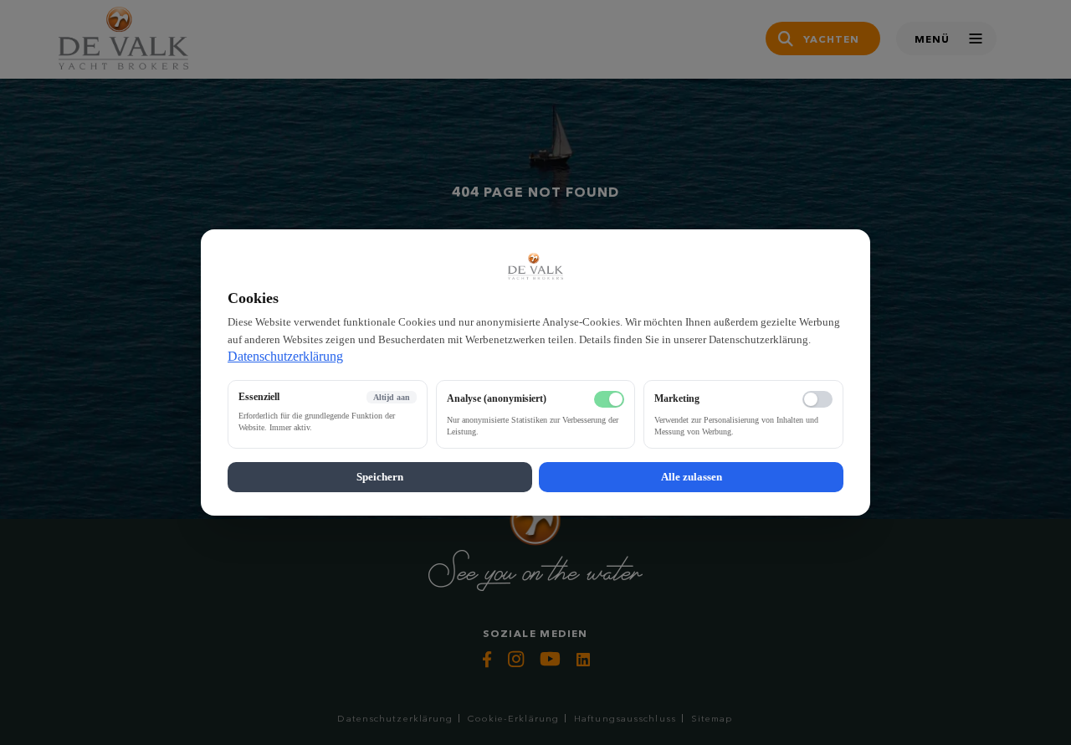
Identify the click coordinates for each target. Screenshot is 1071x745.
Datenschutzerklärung (285, 356)
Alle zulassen (691, 476)
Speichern (379, 476)
